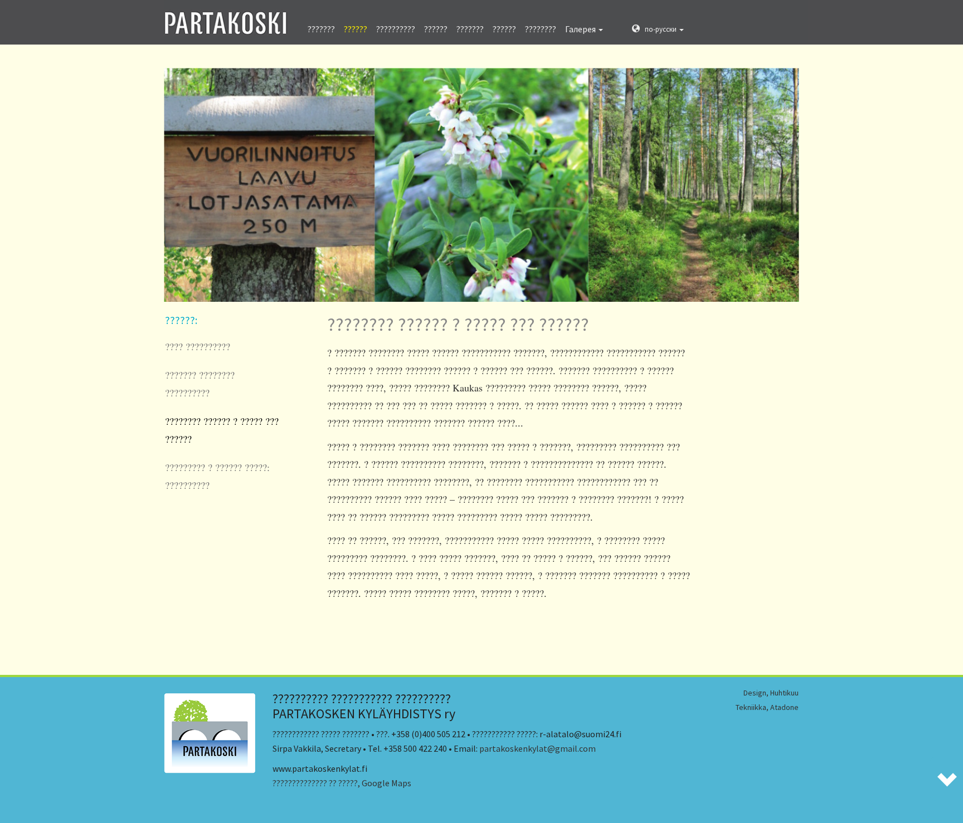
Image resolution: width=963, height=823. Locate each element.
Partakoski (226, 18)
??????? (321, 29)
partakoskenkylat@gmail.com (537, 748)
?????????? (395, 29)
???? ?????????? (197, 346)
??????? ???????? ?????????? (200, 383)
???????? (540, 29)
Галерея (581, 29)
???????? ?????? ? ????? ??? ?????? (222, 429)
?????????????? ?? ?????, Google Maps (342, 782)
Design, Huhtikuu (771, 693)
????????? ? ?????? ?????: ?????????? (217, 476)
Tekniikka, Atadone (767, 707)
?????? (355, 29)
